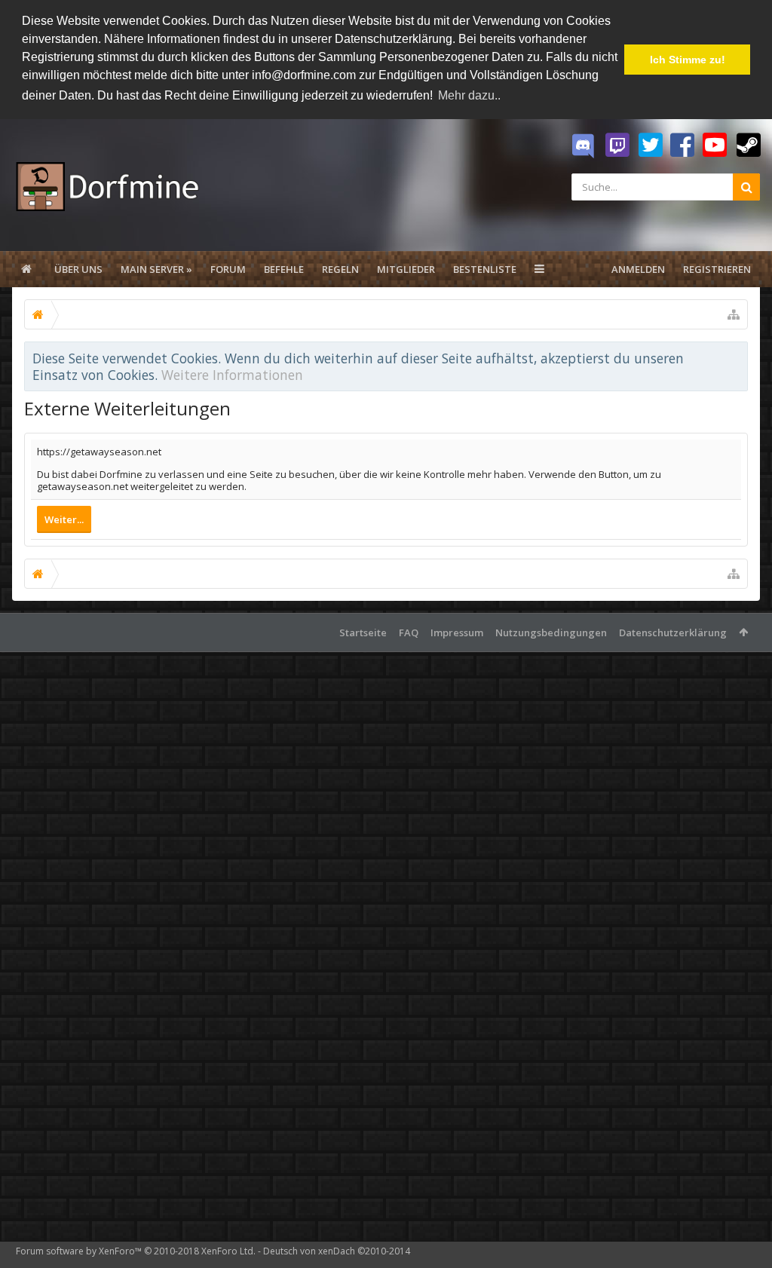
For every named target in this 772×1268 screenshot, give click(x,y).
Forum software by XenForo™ (136, 1251)
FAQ (408, 632)
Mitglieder (406, 269)
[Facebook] (682, 145)
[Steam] (748, 145)
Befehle (284, 269)
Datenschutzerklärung (673, 632)
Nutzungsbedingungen (551, 632)
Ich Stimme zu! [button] (687, 60)
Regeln (340, 269)
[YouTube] (714, 145)
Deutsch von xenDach (336, 1251)
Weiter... (64, 519)
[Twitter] (650, 145)
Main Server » (156, 269)
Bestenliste (484, 269)
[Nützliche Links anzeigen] (733, 314)
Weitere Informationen (232, 375)
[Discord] (582, 146)
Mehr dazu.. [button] (469, 95)
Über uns (78, 269)
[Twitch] (617, 145)
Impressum (456, 632)
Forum (228, 269)
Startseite (363, 632)
